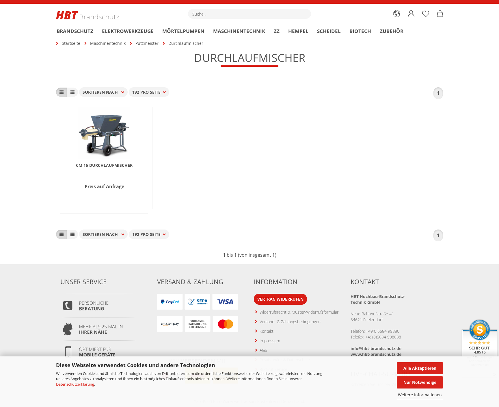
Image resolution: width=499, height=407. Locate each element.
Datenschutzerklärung (75, 384)
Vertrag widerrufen (280, 299)
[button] (397, 14)
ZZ (277, 31)
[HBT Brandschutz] (89, 15)
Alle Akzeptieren (419, 368)
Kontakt (266, 331)
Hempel (298, 31)
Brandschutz (75, 31)
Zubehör (391, 31)
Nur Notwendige (419, 382)
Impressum (270, 340)
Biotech (360, 31)
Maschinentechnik (239, 31)
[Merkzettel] (425, 14)
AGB (263, 350)
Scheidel (329, 31)
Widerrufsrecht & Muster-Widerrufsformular (299, 312)
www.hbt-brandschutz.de (376, 354)
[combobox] (103, 92)
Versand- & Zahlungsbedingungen (290, 321)
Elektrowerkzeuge (128, 31)
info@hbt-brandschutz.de (376, 348)
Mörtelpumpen (183, 31)
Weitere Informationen (420, 394)
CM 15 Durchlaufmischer (104, 165)
